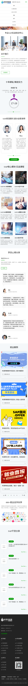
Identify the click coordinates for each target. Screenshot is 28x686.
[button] (2, 27)
